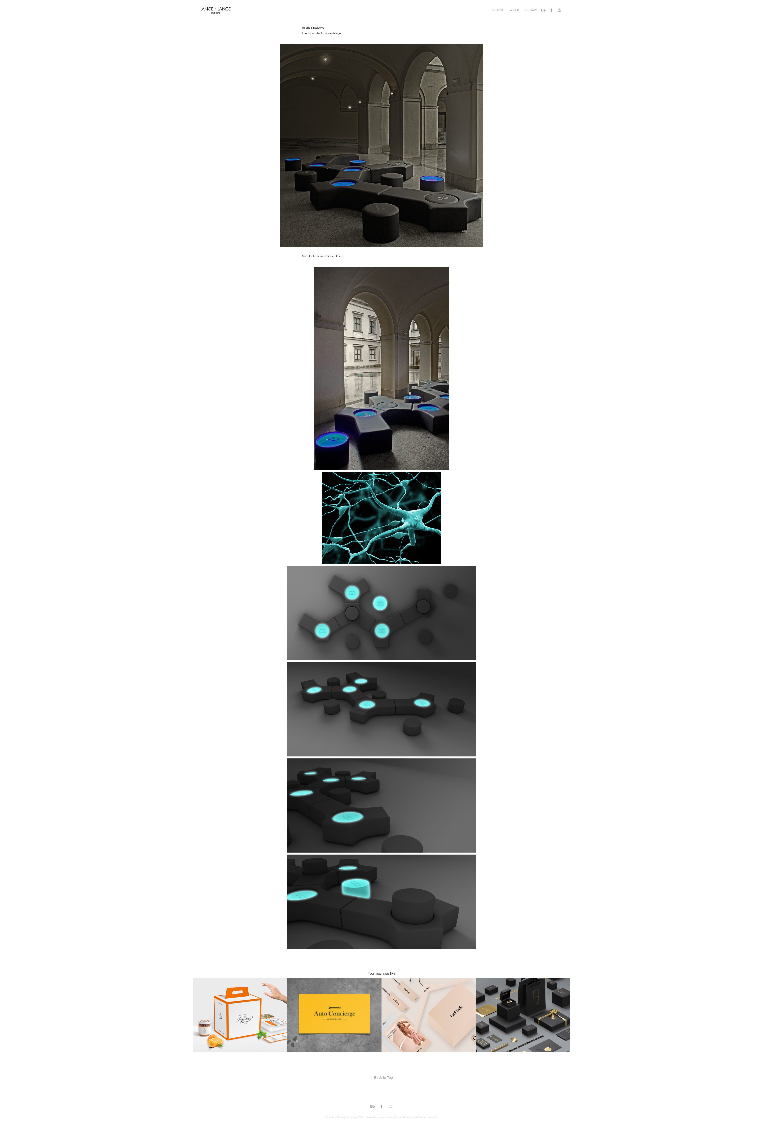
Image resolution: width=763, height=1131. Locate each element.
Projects (498, 10)
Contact (531, 10)
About (515, 10)
